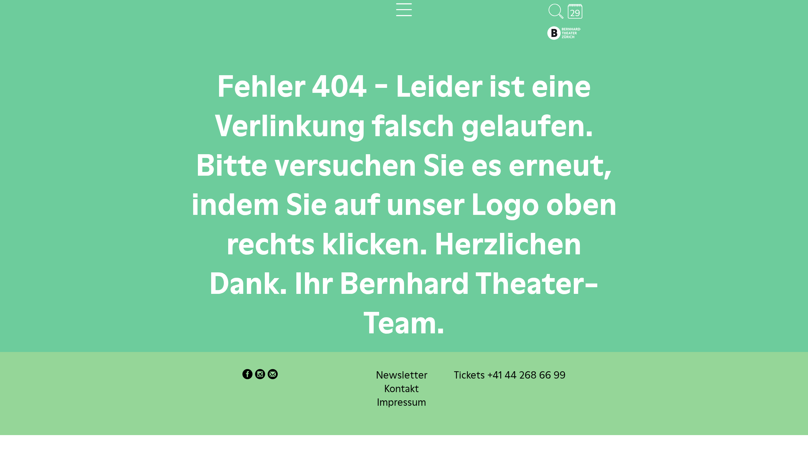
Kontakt (401, 388)
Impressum (401, 402)
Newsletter (401, 375)
